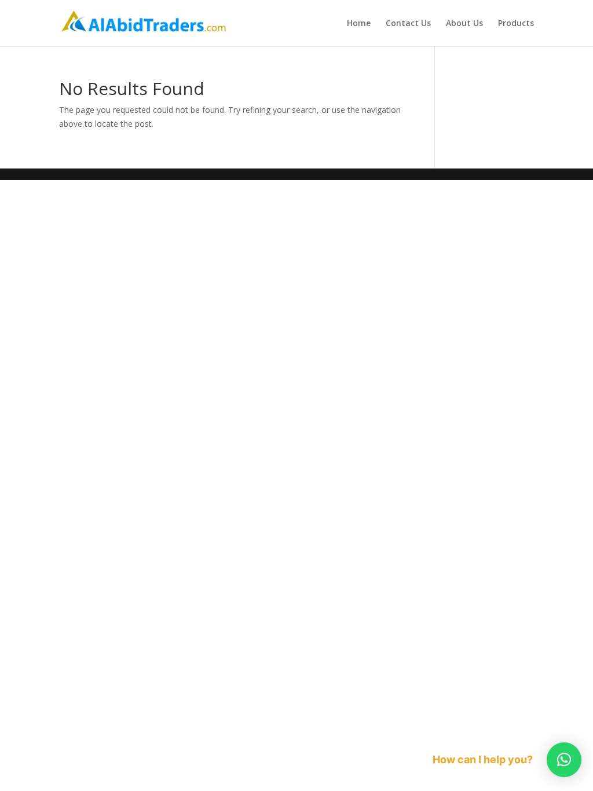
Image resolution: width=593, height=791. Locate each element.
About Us (464, 23)
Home (359, 23)
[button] (564, 759)
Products (516, 23)
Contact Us (408, 23)
